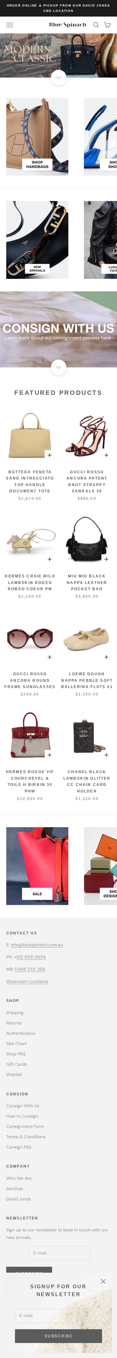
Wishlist (14, 1074)
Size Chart (16, 1043)
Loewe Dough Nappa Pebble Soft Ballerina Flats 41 (87, 680)
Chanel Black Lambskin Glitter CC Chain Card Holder (87, 781)
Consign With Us (22, 1106)
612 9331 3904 (31, 957)
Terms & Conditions (26, 1136)
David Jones (18, 1199)
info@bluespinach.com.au (37, 945)
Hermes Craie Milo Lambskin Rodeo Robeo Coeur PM (30, 582)
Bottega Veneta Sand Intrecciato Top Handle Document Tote (30, 481)
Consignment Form (25, 1126)
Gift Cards (16, 1064)
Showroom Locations (27, 981)
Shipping (15, 1012)
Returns (14, 1023)
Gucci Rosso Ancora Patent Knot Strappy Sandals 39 (86, 481)
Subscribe (58, 1336)
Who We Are (19, 1178)
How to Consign (22, 1116)
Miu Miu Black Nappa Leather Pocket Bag (87, 582)
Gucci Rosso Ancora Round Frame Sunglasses (30, 680)
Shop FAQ (16, 1054)
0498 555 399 (30, 969)
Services (14, 1188)
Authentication (21, 1033)
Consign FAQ (19, 1147)
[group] (58, 55)
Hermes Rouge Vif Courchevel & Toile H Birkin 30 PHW (30, 781)
